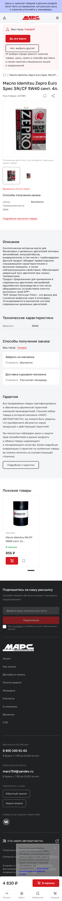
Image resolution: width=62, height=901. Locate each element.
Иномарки (9, 690)
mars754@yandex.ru (18, 771)
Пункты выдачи (12, 682)
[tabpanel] (21, 531)
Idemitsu (10, 532)
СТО (5, 722)
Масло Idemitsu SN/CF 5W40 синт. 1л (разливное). (19, 539)
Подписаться (31, 620)
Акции (7, 658)
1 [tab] (31, 570)
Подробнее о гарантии (20, 464)
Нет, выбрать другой (22, 48)
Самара (22, 347)
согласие (17, 626)
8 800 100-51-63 (15, 750)
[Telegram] (35, 100)
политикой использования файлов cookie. (34, 871)
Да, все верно (18, 38)
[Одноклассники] (46, 100)
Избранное (37, 897)
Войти (22, 897)
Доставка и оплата (14, 674)
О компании (10, 706)
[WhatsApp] (52, 100)
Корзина (55, 897)
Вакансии (8, 714)
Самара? (30, 29)
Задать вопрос (14, 803)
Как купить (9, 666)
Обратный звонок (16, 793)
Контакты (8, 698)
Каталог (7, 897)
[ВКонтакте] (41, 100)
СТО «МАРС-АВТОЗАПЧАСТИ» (25, 840)
